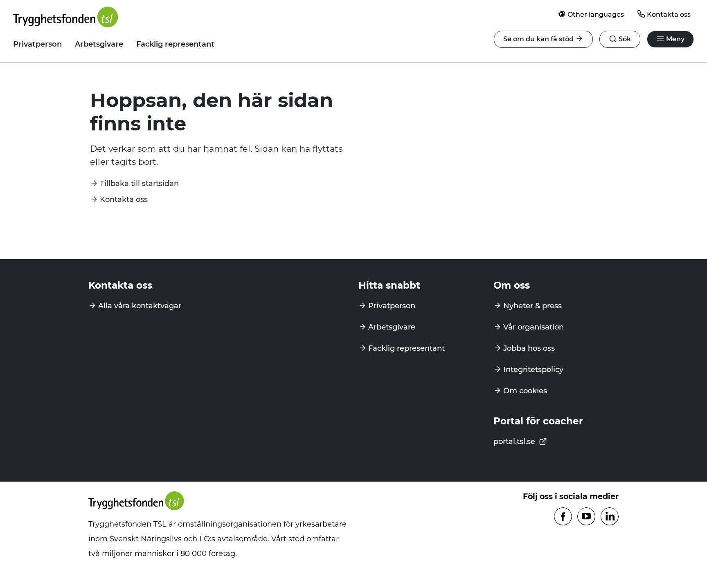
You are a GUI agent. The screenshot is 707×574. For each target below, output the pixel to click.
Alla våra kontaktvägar (139, 305)
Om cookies (525, 390)
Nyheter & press (532, 305)
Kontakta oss (669, 14)
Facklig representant (175, 44)
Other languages (595, 14)
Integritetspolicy (533, 369)
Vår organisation (533, 327)
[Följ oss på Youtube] (586, 517)
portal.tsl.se (515, 441)
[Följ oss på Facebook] (563, 517)
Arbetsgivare (99, 44)
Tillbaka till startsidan (139, 183)
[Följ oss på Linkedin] (610, 517)
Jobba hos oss (529, 348)
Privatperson (37, 44)
